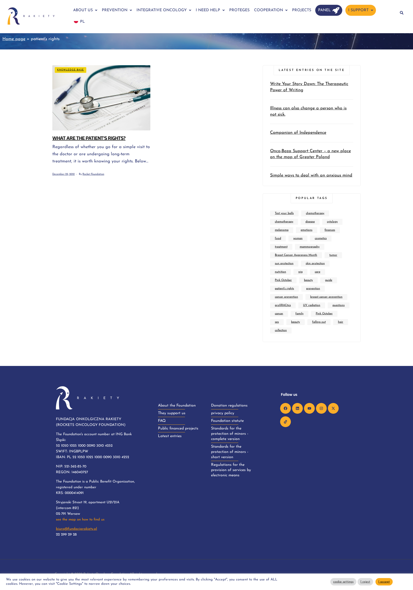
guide (328, 280)
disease (310, 221)
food (278, 238)
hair (340, 322)
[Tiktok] (285, 421)
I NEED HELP (208, 10)
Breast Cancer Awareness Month (296, 255)
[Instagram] (321, 408)
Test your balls (284, 213)
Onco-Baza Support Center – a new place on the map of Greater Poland (310, 154)
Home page (13, 39)
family (299, 313)
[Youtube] (309, 408)
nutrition (280, 271)
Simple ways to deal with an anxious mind (311, 175)
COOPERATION (268, 10)
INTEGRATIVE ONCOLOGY (161, 10)
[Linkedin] (297, 408)
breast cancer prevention (326, 296)
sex (277, 322)
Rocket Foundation (93, 174)
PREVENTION (114, 10)
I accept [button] (384, 581)
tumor (333, 255)
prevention (313, 288)
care (317, 271)
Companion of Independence (298, 133)
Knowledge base (70, 70)
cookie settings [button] (343, 581)
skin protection (315, 263)
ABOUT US (83, 10)
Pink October (283, 280)
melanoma (281, 230)
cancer (279, 313)
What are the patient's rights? (88, 138)
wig (300, 271)
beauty (308, 280)
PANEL (324, 10)
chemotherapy (315, 213)
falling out (319, 322)
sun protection (284, 263)
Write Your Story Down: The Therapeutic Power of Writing (309, 87)
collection (281, 330)
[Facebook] (285, 408)
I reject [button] (365, 581)
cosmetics (321, 238)
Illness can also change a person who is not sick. (308, 111)
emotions (306, 230)
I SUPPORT (358, 10)
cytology (332, 221)
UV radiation (311, 305)
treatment (281, 246)
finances (330, 230)
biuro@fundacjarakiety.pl (76, 529)
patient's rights (284, 288)
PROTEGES (239, 10)
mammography (310, 246)
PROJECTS (301, 10)
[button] (85, 10)
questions (338, 305)
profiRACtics (283, 305)
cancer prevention (286, 296)
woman (298, 238)
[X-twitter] (333, 408)
